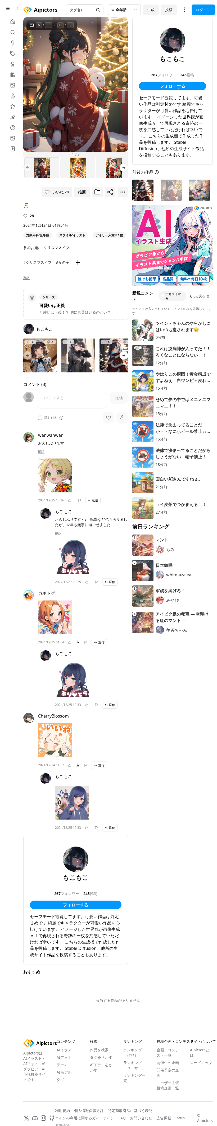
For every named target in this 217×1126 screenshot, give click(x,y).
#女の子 (62, 262)
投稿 (169, 9)
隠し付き (50, 418)
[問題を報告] (79, 500)
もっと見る (197, 296)
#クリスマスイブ (37, 262)
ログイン (203, 9)
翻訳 (26, 278)
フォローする (75, 905)
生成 (151, 9)
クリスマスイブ (56, 247)
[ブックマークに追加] (97, 192)
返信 (95, 500)
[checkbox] (40, 418)
